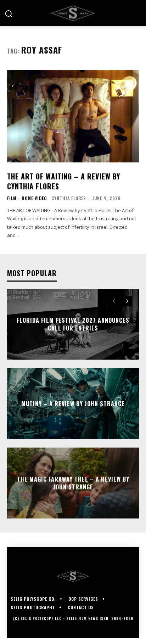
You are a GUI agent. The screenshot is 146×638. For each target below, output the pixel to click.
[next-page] (127, 301)
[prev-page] (114, 301)
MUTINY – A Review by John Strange (73, 403)
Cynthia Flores (68, 198)
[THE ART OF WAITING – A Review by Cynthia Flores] (73, 116)
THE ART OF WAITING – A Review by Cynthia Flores (63, 181)
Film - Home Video (27, 198)
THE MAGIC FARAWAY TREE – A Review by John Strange (73, 483)
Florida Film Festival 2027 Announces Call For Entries (73, 324)
